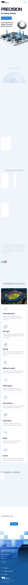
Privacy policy (6, 582)
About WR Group (6, 103)
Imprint (2, 582)
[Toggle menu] (25, 2)
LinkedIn (5, 574)
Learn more (4, 187)
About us (5, 257)
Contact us (14, 523)
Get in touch (5, 18)
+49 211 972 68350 (8, 571)
